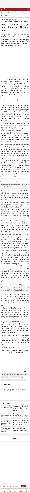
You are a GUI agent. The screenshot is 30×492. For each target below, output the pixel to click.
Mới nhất (4, 12)
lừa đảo (3, 374)
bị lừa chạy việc (11, 374)
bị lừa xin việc (5, 377)
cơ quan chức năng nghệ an (19, 379)
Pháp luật (6, 15)
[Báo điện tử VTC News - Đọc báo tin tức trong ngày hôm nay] (9, 9)
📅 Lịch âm (24, 12)
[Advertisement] (15, 62)
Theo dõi (23, 486)
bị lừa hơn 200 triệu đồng (16, 377)
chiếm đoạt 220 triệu (22, 374)
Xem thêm (14, 438)
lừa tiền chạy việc (6, 379)
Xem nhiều (11, 12)
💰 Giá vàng (17, 12)
